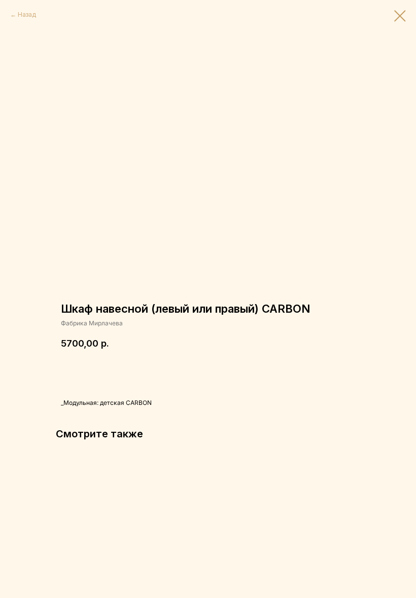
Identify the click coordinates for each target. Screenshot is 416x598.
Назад (27, 14)
